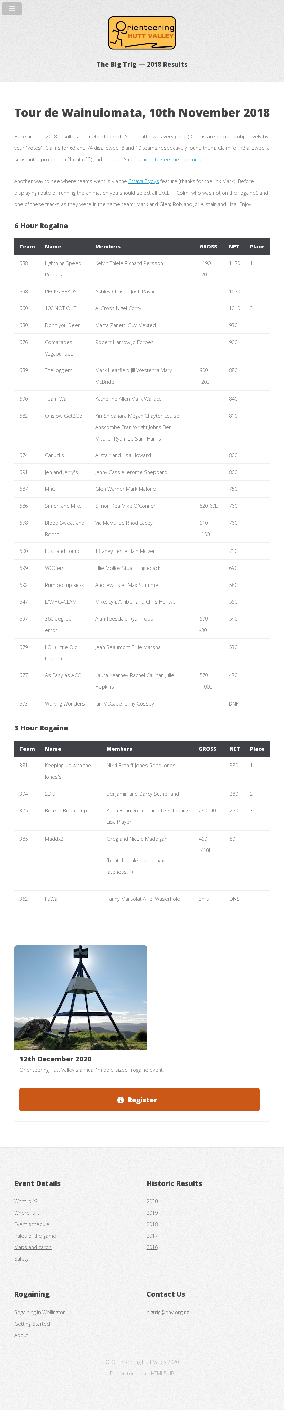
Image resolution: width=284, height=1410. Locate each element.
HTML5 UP (162, 1373)
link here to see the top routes (169, 159)
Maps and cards (33, 1247)
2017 (152, 1235)
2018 (152, 1224)
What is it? (25, 1201)
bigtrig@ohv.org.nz (168, 1312)
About (21, 1335)
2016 (152, 1247)
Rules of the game (35, 1235)
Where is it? (27, 1212)
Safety (21, 1258)
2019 (152, 1212)
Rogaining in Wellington (40, 1312)
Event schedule (32, 1224)
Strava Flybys (143, 181)
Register (142, 1099)
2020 (152, 1201)
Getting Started (32, 1323)
